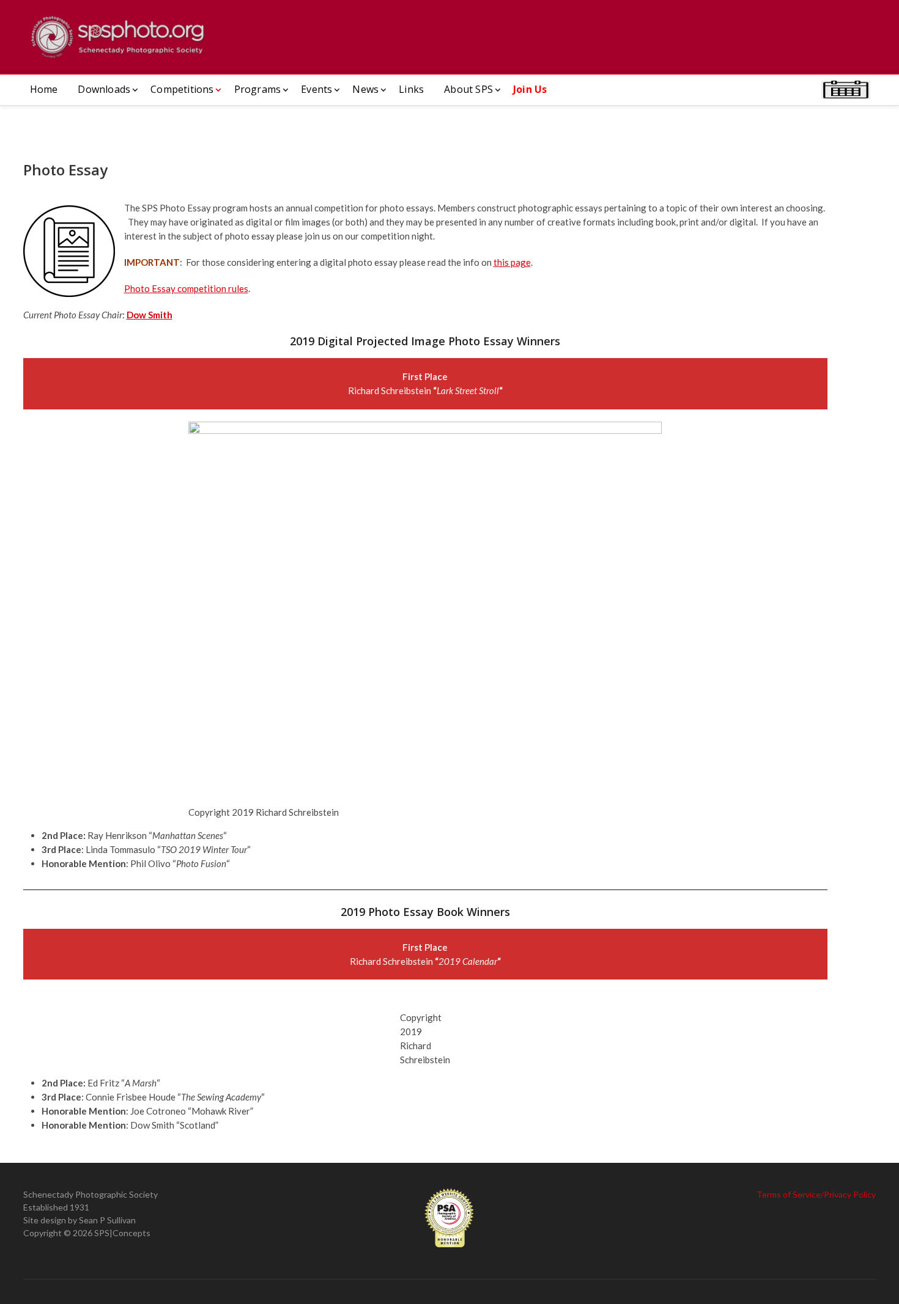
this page (512, 262)
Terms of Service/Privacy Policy (816, 1194)
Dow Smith (149, 314)
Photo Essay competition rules (186, 288)
